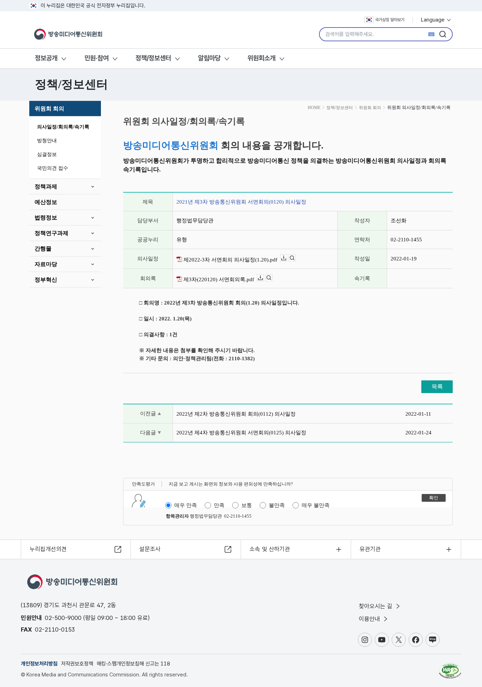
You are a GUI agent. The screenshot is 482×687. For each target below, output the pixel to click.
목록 (437, 387)
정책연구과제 (51, 233)
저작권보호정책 (77, 664)
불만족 (277, 505)
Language (433, 20)
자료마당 (46, 264)
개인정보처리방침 (39, 664)
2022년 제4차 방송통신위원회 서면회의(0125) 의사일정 (241, 432)
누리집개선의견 (48, 549)
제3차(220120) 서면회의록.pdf (218, 279)
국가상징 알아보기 (389, 19)
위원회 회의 (49, 109)
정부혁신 (46, 280)
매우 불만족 (316, 505)
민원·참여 (96, 58)
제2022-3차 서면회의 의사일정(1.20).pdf (229, 260)
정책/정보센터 (153, 58)
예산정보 (46, 202)
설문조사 (150, 549)
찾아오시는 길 (376, 606)
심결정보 (47, 154)
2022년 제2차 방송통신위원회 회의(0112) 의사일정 (236, 414)
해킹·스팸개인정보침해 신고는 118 (133, 664)
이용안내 (370, 618)
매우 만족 (185, 505)
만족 (219, 505)
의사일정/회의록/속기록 (63, 126)
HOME (314, 107)
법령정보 (46, 218)
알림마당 (209, 58)
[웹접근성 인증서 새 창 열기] (450, 667)
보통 (246, 505)
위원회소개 (261, 58)
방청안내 (47, 140)
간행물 (43, 249)
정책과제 (46, 186)
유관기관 (370, 549)
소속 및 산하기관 (269, 549)
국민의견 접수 (52, 168)
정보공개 (46, 58)
